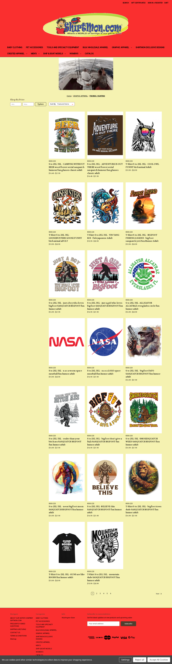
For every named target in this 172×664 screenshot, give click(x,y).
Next (158, 594)
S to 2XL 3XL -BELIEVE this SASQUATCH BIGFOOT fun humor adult (104, 509)
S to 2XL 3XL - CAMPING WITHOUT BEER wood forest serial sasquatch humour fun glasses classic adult (67, 167)
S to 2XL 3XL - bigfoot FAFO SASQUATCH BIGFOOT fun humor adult (143, 373)
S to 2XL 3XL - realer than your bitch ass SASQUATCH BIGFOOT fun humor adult (65, 441)
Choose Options (67, 139)
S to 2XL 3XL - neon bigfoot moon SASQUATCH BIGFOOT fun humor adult (66, 509)
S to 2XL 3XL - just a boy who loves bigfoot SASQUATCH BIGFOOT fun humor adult (66, 306)
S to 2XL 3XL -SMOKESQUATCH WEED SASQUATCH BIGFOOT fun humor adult (143, 441)
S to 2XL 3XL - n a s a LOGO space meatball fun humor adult (104, 372)
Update (41, 104)
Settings (125, 659)
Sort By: (53, 104)
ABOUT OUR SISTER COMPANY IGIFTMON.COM (21, 619)
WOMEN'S (74, 53)
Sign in (150, 3)
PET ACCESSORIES (34, 47)
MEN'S (34, 53)
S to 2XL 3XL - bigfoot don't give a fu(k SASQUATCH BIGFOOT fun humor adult (104, 441)
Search (126, 3)
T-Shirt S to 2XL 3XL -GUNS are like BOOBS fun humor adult (67, 576)
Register (159, 3)
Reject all (139, 659)
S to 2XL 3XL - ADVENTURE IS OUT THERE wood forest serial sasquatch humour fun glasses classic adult (105, 169)
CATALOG (89, 53)
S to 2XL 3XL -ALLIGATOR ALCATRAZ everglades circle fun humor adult (142, 306)
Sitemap (13, 639)
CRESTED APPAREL (16, 53)
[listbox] (66, 104)
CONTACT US (15, 633)
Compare (66, 135)
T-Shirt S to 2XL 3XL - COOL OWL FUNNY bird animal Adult (142, 166)
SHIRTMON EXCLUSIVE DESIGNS (150, 47)
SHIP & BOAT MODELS (53, 53)
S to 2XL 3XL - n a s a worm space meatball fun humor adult (65, 372)
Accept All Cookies (159, 659)
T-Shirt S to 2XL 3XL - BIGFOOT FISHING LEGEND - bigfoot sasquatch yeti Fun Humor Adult (142, 238)
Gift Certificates (138, 3)
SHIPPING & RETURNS (18, 629)
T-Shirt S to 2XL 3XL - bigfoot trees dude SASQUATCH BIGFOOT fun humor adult (143, 509)
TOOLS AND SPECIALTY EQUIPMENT (63, 47)
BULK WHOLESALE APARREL (95, 47)
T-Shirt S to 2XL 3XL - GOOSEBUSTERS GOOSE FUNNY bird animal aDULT (65, 238)
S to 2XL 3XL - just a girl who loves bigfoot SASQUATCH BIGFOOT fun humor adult (105, 306)
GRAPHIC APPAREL (121, 47)
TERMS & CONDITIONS (18, 636)
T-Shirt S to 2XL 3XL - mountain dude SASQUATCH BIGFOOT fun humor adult (103, 577)
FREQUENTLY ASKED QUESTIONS (17, 625)
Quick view (64, 131)
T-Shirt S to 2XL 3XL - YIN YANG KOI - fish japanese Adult (103, 236)
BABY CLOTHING (14, 47)
